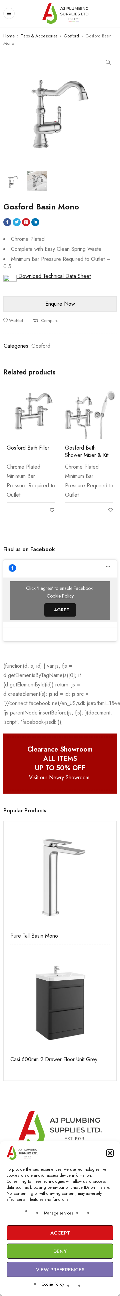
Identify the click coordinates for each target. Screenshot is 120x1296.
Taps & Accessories (39, 36)
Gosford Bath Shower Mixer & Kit (86, 451)
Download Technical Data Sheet (54, 276)
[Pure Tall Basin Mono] (60, 878)
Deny (60, 1251)
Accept (60, 1233)
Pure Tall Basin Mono (34, 936)
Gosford (71, 36)
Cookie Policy (53, 1284)
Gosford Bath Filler (28, 448)
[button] (110, 1153)
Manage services (58, 1213)
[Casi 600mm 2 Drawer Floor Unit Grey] (60, 1001)
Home (9, 36)
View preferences (60, 1269)
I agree (60, 610)
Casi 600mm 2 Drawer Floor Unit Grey (53, 1059)
